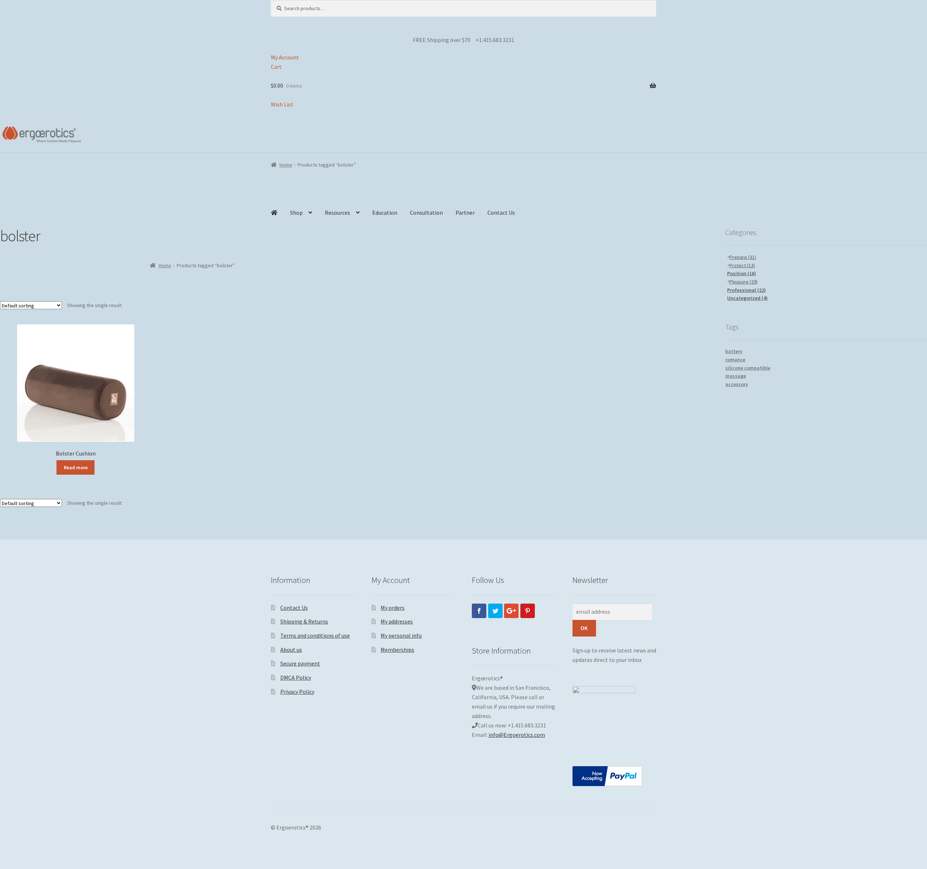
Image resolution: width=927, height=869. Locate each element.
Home (286, 164)
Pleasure (743, 281)
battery (733, 351)
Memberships (397, 649)
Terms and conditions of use (315, 635)
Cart (276, 66)
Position (741, 273)
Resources (337, 212)
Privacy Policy (297, 691)
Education (384, 212)
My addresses (397, 621)
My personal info (401, 635)
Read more (76, 467)
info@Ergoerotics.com (516, 734)
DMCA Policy (295, 677)
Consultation (426, 212)
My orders (392, 607)
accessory (736, 384)
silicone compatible (747, 368)
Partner (465, 212)
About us (291, 649)
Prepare (742, 257)
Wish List (282, 104)
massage (735, 376)
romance (735, 359)
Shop (296, 212)
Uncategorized (747, 298)
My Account (285, 57)
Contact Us (501, 212)
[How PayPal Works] (614, 776)
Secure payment (300, 663)
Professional (746, 290)
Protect (742, 265)
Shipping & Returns (304, 621)
